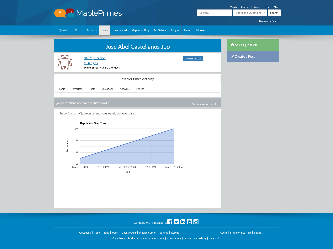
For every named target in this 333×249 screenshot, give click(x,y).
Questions (65, 30)
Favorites (77, 88)
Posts (78, 30)
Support (257, 7)
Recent (188, 30)
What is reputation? (204, 104)
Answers (125, 88)
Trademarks (215, 238)
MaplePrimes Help (240, 232)
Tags (106, 232)
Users (105, 30)
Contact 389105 (193, 58)
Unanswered (120, 30)
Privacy (202, 238)
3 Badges (91, 63)
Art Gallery (160, 30)
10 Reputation (95, 58)
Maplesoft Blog (140, 30)
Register (245, 7)
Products (92, 30)
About (276, 7)
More (199, 30)
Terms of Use (190, 238)
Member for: (91, 67)
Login (234, 7)
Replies (140, 88)
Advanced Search (270, 21)
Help (267, 7)
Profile (61, 88)
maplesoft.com (173, 238)
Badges (175, 30)
